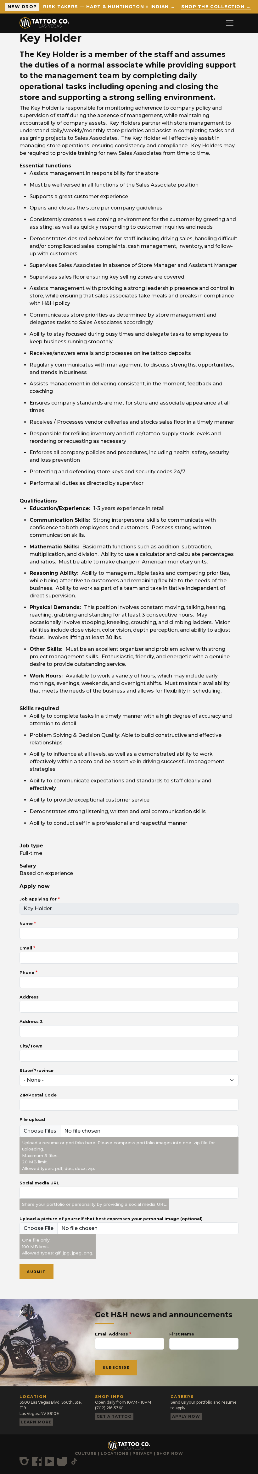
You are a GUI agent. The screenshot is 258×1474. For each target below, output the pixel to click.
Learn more (36, 1422)
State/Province (36, 1070)
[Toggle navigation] (229, 23)
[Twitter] (62, 1461)
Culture (86, 1453)
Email (26, 948)
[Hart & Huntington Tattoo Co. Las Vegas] (47, 23)
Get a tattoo (114, 1416)
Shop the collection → (216, 6)
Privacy (142, 1453)
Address (29, 997)
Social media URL (39, 1183)
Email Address (111, 1334)
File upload (32, 1119)
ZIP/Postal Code (38, 1095)
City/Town (31, 1046)
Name (26, 923)
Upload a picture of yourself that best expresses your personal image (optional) (111, 1218)
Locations (114, 1453)
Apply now (186, 1416)
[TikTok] (74, 1461)
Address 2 (31, 1021)
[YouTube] (49, 1461)
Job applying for (38, 899)
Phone (27, 972)
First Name (181, 1334)
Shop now (170, 1453)
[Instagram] (24, 1461)
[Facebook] (37, 1461)
